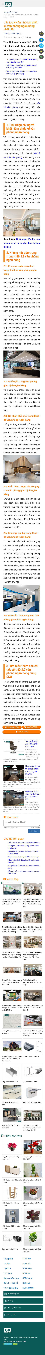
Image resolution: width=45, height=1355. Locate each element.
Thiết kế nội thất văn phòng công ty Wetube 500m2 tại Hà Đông (33, 1033)
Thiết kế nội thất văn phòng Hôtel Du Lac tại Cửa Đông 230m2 (33, 1007)
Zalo (41, 45)
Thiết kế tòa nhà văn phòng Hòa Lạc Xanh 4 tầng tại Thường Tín (12, 1058)
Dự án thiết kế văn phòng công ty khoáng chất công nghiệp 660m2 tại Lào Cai (11, 954)
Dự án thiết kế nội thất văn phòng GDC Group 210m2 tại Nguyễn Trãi (11, 901)
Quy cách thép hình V (10, 1249)
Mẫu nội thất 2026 (14, 1308)
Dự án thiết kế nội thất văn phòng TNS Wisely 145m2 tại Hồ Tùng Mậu (32, 929)
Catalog (10, 1301)
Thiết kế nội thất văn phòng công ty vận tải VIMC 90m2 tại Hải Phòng (12, 1007)
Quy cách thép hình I (30, 1082)
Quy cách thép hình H (10, 1082)
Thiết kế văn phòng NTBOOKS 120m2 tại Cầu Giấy (32, 982)
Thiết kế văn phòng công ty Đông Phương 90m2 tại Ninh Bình (12, 982)
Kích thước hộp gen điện (32, 1102)
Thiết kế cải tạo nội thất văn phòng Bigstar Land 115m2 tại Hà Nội (31, 1128)
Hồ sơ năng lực (13, 1294)
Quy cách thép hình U (31, 1056)
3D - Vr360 (11, 1315)
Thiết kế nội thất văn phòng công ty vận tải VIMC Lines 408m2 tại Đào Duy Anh (12, 929)
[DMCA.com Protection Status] (10, 1344)
